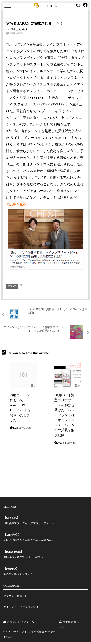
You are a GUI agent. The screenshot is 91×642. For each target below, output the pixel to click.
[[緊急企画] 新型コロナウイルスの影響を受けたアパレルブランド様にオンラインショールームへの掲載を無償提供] (67, 375)
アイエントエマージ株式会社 (20, 606)
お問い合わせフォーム (20, 622)
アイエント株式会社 (15, 596)
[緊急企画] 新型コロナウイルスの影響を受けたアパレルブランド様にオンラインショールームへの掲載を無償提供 (64, 415)
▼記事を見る (16, 204)
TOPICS (12, 286)
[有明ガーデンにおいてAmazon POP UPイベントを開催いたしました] (23, 375)
